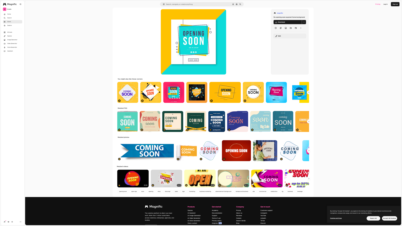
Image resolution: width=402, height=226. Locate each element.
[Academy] (8, 221)
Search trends (240, 221)
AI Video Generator (194, 218)
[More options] (301, 28)
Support (214, 215)
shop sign (167, 191)
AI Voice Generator (194, 221)
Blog (237, 223)
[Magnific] (153, 207)
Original (174, 13)
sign (183, 191)
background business (242, 191)
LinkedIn (263, 218)
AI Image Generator (194, 215)
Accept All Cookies (389, 218)
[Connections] (4, 221)
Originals (216, 223)
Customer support (266, 210)
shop (159, 191)
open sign (134, 191)
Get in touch (265, 207)
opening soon (123, 191)
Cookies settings (336, 218)
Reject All (373, 218)
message (300, 191)
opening (151, 191)
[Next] (309, 92)
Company (240, 207)
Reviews (239, 215)
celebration (274, 191)
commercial (262, 191)
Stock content (192, 223)
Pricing (377, 4)
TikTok (262, 221)
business (290, 191)
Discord (262, 223)
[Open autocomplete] (163, 4)
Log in (385, 4)
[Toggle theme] (12, 221)
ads (254, 191)
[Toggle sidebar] (20, 4)
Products (191, 207)
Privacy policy (217, 221)
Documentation (217, 213)
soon (142, 191)
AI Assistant (191, 213)
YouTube (263, 215)
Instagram (263, 213)
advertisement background (223, 191)
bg (282, 191)
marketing (192, 191)
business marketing (205, 191)
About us (239, 213)
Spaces (190, 210)
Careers (238, 218)
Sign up (395, 4)
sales (176, 191)
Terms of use (216, 218)
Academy (215, 210)
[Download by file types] (304, 22)
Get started (216, 207)
